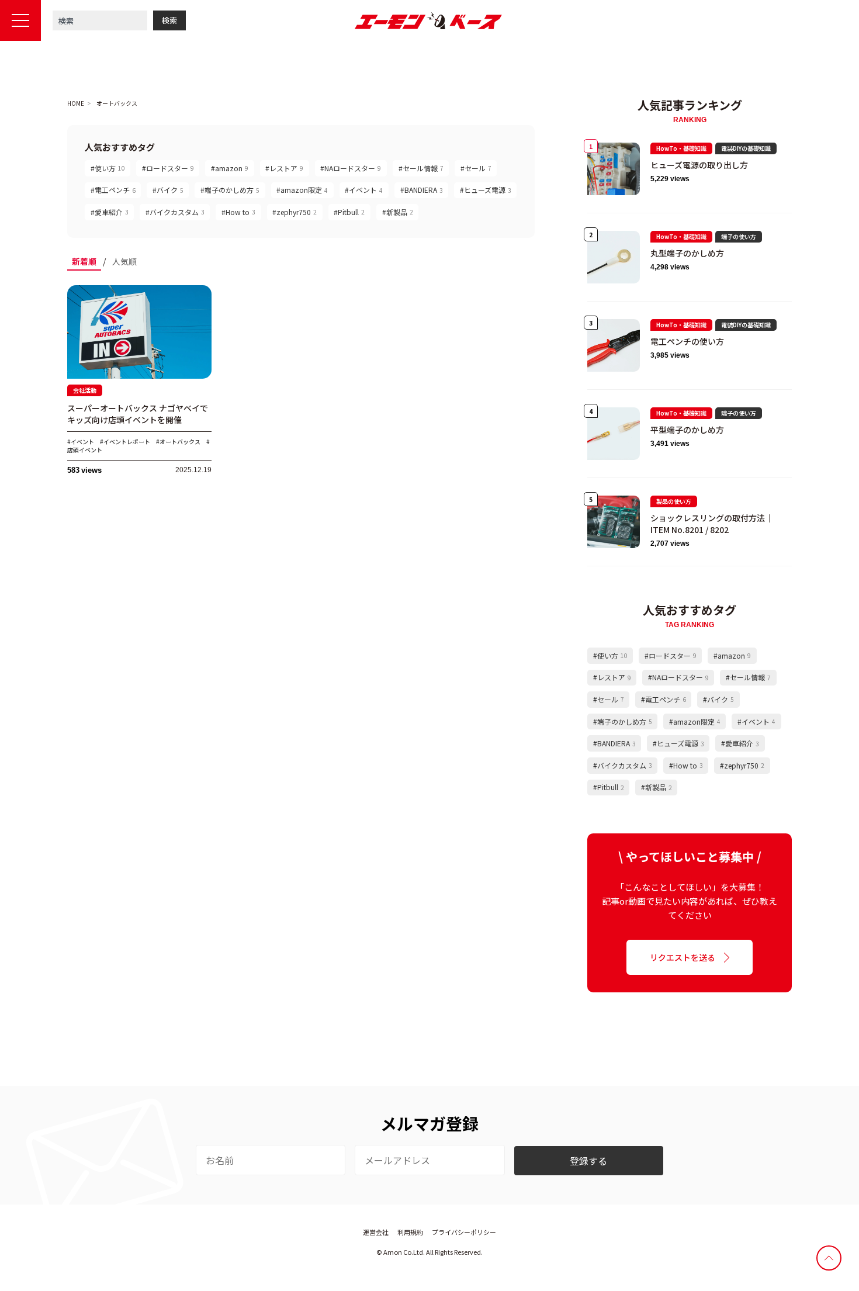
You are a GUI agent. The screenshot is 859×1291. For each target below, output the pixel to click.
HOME (75, 103)
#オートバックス (178, 441)
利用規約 (410, 1232)
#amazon (229, 168)
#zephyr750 (294, 212)
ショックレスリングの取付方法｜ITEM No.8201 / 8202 (711, 523)
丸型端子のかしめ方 (687, 253)
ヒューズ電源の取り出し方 (699, 165)
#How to (238, 212)
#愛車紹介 (110, 212)
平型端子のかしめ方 (687, 429)
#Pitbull (349, 212)
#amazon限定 (302, 190)
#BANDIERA (421, 190)
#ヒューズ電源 (485, 190)
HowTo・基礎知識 (681, 148)
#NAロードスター (350, 168)
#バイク (168, 190)
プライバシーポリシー (464, 1232)
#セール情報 (421, 168)
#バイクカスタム (175, 212)
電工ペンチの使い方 (687, 341)
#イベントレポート (125, 441)
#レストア (284, 168)
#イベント (364, 190)
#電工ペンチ (113, 190)
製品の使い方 (673, 501)
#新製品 (397, 212)
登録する (588, 1161)
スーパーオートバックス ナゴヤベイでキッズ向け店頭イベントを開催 (137, 413)
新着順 (84, 261)
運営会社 (376, 1232)
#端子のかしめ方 (229, 190)
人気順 (124, 261)
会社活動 (84, 390)
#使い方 (108, 168)
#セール (475, 168)
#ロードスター (168, 168)
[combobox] (100, 20)
